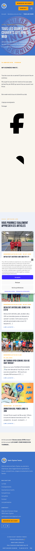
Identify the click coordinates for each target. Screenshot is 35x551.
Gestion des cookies (10, 291)
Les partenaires (6, 502)
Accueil (3, 14)
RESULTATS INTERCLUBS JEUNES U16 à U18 (17, 308)
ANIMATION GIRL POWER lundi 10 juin (16, 409)
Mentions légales (17, 542)
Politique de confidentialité (22, 291)
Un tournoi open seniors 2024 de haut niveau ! (17, 361)
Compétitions (5, 493)
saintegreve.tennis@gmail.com (11, 516)
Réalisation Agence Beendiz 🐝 (17, 539)
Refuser (17, 282)
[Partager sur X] (17, 205)
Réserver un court (24, 3)
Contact (23, 8)
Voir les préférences (17, 287)
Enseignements (6, 487)
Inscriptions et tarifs (7, 490)
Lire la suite (9, 327)
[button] (32, 260)
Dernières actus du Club (14, 14)
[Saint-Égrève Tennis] (4, 6)
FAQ (31, 548)
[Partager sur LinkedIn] (17, 172)
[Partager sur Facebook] (17, 139)
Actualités (4, 496)
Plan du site (23, 548)
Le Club (3, 484)
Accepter (17, 277)
